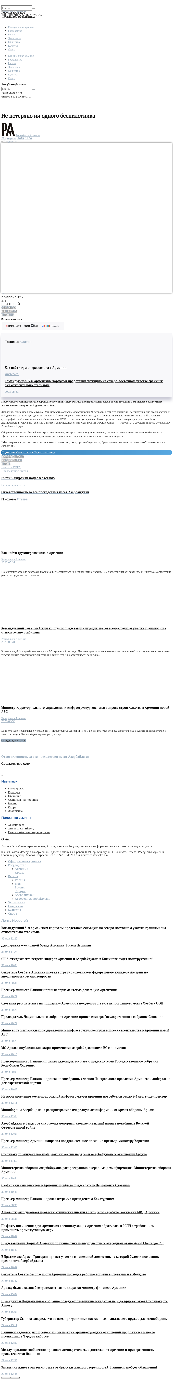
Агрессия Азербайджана (32, 899)
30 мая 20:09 (9, 1072)
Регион (12, 34)
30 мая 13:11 (9, 1102)
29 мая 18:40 (9, 1249)
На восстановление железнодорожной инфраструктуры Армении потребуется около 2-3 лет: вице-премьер (84, 1096)
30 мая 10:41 (9, 1191)
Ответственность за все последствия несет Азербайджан (45, 757)
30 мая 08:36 (9, 1205)
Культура (13, 45)
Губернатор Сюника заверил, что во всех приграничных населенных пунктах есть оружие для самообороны (84, 1319)
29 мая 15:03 (9, 1311)
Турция (20, 891)
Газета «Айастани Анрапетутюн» (29, 832)
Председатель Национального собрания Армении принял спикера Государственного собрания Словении (82, 1017)
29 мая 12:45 (9, 1373)
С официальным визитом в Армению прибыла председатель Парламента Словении (65, 1185)
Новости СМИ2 (11, 467)
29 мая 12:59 (9, 1342)
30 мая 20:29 (9, 996)
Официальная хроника (21, 27)
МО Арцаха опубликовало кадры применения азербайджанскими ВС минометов (63, 1048)
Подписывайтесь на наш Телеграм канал (28, 452)
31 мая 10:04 (9, 965)
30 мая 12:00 (9, 1147)
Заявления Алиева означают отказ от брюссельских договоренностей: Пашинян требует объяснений (79, 1367)
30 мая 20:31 (9, 983)
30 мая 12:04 (9, 1116)
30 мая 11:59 (9, 1160)
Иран (18, 884)
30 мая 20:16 (9, 1054)
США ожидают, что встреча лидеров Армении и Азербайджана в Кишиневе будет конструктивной (77, 959)
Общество (14, 42)
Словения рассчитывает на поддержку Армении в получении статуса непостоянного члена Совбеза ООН (82, 1003)
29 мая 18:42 (9, 1236)
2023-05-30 (8, 721)
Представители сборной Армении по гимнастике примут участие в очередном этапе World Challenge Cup (82, 1243)
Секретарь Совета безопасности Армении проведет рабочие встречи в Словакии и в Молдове (73, 1274)
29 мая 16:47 (9, 1280)
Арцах (19, 872)
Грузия (20, 887)
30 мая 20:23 (9, 1010)
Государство (15, 30)
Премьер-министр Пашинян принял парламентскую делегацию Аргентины (59, 990)
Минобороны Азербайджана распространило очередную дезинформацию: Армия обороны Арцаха (78, 1110)
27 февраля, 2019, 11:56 (16, 138)
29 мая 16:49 (9, 1267)
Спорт (11, 49)
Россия (20, 880)
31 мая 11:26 (9, 952)
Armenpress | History (21, 828)
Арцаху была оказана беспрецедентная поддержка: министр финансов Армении (63, 1288)
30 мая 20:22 (9, 1023)
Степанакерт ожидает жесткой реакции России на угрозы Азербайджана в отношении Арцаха (74, 1154)
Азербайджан (24, 895)
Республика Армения (28, 135)
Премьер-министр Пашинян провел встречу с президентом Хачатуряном (57, 1199)
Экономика (14, 38)
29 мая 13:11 (9, 1325)
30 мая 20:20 (9, 1041)
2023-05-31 (12, 374)
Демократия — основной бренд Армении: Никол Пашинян (46, 945)
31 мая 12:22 (9, 938)
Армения (21, 869)
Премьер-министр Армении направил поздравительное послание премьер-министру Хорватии (75, 1141)
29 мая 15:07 (9, 1294)
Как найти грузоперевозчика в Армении (36, 368)
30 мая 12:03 (9, 1133)
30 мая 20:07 (9, 1089)
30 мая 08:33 (9, 1218)
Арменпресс (16, 825)
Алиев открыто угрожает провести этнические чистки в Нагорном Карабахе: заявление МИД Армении (80, 1212)
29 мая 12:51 (9, 1360)
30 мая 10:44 (9, 1178)
